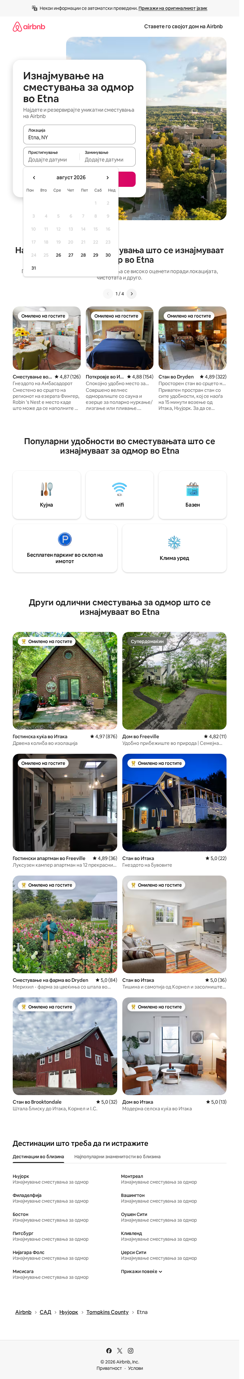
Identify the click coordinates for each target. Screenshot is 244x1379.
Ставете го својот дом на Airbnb (183, 26)
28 (83, 255)
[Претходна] (108, 294)
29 (95, 255)
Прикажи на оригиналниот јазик (173, 8)
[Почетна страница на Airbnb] (29, 26)
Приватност (109, 1368)
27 (70, 255)
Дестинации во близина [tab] (38, 1156)
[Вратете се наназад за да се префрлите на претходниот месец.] (34, 178)
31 (33, 268)
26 (58, 255)
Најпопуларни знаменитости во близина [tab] (117, 1156)
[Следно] (131, 294)
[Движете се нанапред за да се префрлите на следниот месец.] (107, 178)
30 (108, 255)
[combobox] (79, 137)
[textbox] (51, 159)
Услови (135, 1368)
